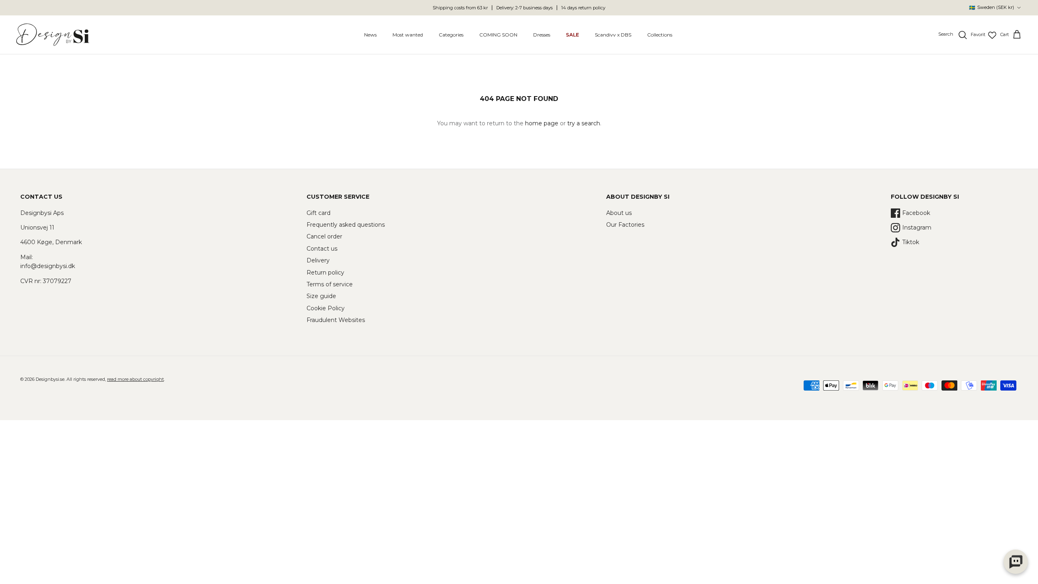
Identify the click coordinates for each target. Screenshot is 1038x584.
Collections (659, 35)
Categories (451, 35)
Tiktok (910, 242)
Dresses (541, 35)
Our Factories (625, 224)
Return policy (325, 272)
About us (619, 213)
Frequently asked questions (346, 224)
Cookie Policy (326, 308)
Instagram (916, 227)
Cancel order (324, 236)
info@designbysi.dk (47, 266)
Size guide (321, 296)
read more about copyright (135, 379)
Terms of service (330, 284)
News (370, 35)
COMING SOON (498, 35)
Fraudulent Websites (336, 320)
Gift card (318, 213)
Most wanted (407, 35)
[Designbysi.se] (52, 35)
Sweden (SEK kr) (991, 7)
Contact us (322, 248)
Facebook (916, 213)
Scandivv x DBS (613, 35)
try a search (583, 123)
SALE (572, 35)
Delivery (318, 260)
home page (541, 123)
